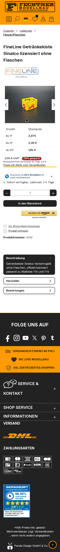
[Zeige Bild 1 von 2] (27, 120)
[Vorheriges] (5, 104)
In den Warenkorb (30, 203)
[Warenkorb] (51, 19)
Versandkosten (44, 531)
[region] (30, 104)
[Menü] (9, 19)
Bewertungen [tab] (15, 290)
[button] (39, 215)
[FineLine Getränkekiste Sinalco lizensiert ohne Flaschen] (30, 104)
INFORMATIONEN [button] (20, 416)
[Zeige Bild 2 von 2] (33, 120)
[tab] (29, 265)
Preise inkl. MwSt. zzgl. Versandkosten (24, 165)
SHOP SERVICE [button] (18, 407)
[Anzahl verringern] (6, 193)
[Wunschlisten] (35, 19)
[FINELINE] (30, 72)
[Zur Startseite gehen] (30, 6)
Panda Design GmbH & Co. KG (33, 545)
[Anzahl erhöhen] (53, 193)
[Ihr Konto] (43, 19)
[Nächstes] (54, 104)
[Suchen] (17, 19)
